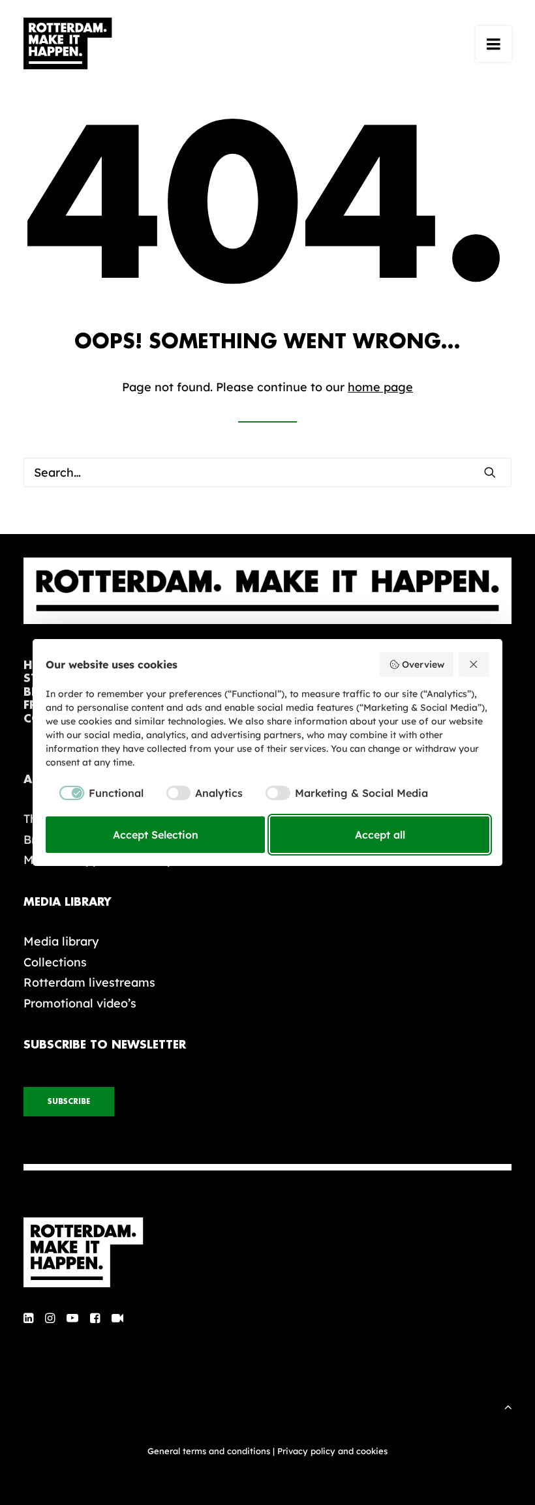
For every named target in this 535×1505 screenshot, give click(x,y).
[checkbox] (95, 793)
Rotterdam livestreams (89, 982)
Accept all (380, 834)
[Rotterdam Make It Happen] (67, 44)
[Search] (267, 472)
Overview (423, 664)
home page (380, 387)
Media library (61, 941)
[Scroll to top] (508, 1405)
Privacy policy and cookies (332, 1451)
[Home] (267, 1252)
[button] (493, 43)
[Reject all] (474, 664)
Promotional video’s (79, 1003)
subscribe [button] (69, 1101)
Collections (55, 962)
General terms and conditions (208, 1451)
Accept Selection (155, 834)
